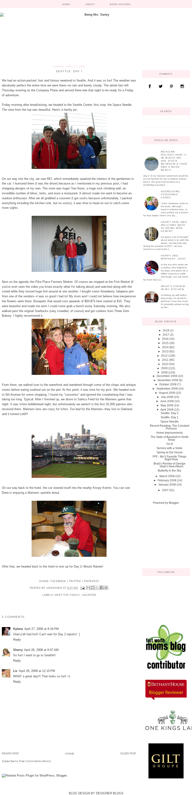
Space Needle (169, 421)
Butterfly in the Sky (169, 470)
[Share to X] (97, 587)
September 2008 (167, 388)
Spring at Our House (170, 452)
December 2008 (167, 376)
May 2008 (167, 405)
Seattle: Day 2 (169, 413)
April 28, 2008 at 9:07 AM (41, 650)
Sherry (18, 650)
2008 (164, 372)
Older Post (128, 753)
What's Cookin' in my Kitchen (173, 288)
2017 (166, 334)
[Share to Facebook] (101, 587)
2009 (164, 368)
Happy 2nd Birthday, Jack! (173, 257)
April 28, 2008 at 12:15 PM (37, 671)
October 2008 (168, 384)
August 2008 (167, 392)
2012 (164, 355)
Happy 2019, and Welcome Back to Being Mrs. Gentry (174, 226)
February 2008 (167, 480)
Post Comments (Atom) (35, 761)
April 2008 (167, 409)
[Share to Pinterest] (106, 587)
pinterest (91, 581)
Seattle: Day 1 (169, 417)
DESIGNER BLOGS (109, 793)
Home (66, 4)
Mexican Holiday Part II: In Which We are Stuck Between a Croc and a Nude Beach (174, 160)
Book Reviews (120, 4)
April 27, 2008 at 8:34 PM (41, 629)
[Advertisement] (165, 536)
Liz (15, 671)
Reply (17, 639)
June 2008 (167, 401)
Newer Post (10, 753)
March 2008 (167, 476)
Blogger (174, 502)
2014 (165, 347)
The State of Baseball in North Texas (169, 438)
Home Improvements (169, 432)
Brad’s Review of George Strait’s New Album (169, 465)
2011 (165, 360)
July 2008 (167, 397)
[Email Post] (82, 587)
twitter (75, 581)
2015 (165, 343)
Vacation (89, 594)
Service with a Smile (169, 448)
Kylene (18, 629)
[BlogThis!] (92, 587)
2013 (165, 351)
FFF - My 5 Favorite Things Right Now (169, 458)
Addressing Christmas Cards (170, 194)
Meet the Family (67, 594)
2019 (166, 330)
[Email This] (88, 587)
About (90, 4)
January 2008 (167, 484)
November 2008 (168, 380)
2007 (165, 490)
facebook (58, 581)
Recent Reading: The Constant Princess (169, 427)
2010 (165, 364)
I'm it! (169, 444)
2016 (165, 339)
